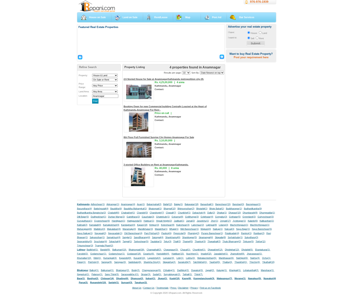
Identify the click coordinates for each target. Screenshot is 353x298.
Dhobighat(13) (232, 249)
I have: (231, 32)
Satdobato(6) (135, 262)
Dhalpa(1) (222, 212)
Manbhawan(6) (226, 258)
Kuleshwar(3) (183, 225)
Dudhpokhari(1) (98, 216)
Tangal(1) (127, 241)
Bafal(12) (167, 204)
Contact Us (148, 288)
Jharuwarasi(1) (255, 253)
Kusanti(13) (140, 258)
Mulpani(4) (206, 229)
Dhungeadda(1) (267, 212)
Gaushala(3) (148, 216)
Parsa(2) (83, 282)
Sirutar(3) (146, 274)
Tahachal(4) (115, 241)
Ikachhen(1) (192, 253)
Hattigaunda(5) (134, 221)
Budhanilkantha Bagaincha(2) (91, 212)
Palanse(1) (97, 274)
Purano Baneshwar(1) (212, 233)
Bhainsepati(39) (137, 249)
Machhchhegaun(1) (259, 225)
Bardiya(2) (93, 278)
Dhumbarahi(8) (250, 212)
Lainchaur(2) (197, 225)
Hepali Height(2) (164, 221)
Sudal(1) (157, 274)
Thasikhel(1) (241, 262)
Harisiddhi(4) (163, 253)
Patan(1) (81, 262)
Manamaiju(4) (129, 229)
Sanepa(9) (106, 262)
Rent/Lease (161, 17)
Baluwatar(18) (192, 204)
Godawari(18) (134, 253)
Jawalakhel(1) (221, 253)
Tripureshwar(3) (85, 245)
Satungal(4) (157, 237)
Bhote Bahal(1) (216, 208)
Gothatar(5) (235, 216)
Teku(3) (167, 241)
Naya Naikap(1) (85, 233)
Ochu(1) (266, 258)
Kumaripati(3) (110, 258)
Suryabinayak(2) (172, 274)
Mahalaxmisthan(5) (207, 258)
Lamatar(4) (169, 258)
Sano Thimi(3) (112, 274)
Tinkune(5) (248, 241)
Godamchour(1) (117, 253)
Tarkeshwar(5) (141, 241)
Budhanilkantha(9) (253, 208)
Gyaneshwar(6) (102, 221)
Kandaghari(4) (128, 225)
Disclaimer (183, 288)
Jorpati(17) (225, 221)
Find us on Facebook (210, 288)
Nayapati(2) (100, 233)
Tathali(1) (187, 274)
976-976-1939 (259, 1)
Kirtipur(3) (154, 225)
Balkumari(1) (107, 270)
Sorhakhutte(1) (235, 237)
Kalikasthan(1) (267, 221)
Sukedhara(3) (251, 237)
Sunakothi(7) (184, 262)
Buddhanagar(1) (234, 208)
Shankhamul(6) (172, 237)
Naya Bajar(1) (243, 229)
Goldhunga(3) (192, 216)
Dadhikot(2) (183, 270)
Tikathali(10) (268, 262)
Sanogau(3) (120, 262)
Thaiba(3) (227, 262)
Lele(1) (180, 258)
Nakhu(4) (255, 258)
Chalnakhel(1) (128, 212)
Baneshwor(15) (223, 204)
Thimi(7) (198, 274)
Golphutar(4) (207, 216)
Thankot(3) (200, 241)
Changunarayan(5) (151, 270)
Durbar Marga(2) (116, 216)
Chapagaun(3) (171, 249)
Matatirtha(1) (161, 229)
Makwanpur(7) (225, 278)
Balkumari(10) (119, 249)
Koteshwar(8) (167, 225)
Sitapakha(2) (169, 262)
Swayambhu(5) (84, 241)
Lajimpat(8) (211, 225)
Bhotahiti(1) (202, 208)
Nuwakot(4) (270, 278)
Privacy (194, 288)
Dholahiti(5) (247, 249)
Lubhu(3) (190, 258)
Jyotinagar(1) (239, 221)
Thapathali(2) (214, 241)
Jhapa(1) (163, 278)
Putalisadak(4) (232, 233)
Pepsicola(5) (179, 233)
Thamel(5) (188, 241)
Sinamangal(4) (206, 237)
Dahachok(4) (199, 212)
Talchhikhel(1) (200, 262)
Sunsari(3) (127, 282)
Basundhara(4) (84, 208)
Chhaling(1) (169, 270)
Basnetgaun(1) (253, 204)
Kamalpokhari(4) (111, 225)
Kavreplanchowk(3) (204, 278)
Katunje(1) (222, 270)
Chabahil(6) (113, 212)
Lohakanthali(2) (251, 270)
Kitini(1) (98, 258)
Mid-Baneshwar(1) (189, 229)
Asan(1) (141, 204)
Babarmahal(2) (154, 204)
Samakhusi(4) (114, 237)
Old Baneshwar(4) (133, 233)
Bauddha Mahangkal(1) (135, 208)
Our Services (246, 17)
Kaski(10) (175, 278)
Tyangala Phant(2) (104, 245)
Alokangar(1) (112, 204)
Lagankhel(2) (154, 258)
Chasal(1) (185, 249)
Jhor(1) (214, 221)
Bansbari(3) (238, 204)
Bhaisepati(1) (155, 208)
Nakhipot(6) (242, 258)
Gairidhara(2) (133, 216)
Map (187, 17)
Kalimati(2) (82, 225)
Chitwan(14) (107, 278)
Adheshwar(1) (98, 204)
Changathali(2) (154, 249)
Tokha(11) (261, 241)
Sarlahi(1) (113, 282)
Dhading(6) (122, 278)
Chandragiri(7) (157, 212)
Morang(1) (240, 278)
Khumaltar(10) (84, 258)
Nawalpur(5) (255, 278)
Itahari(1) (151, 278)
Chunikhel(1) (184, 212)
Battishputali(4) (101, 208)
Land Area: (84, 91)
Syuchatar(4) (100, 241)
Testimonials (162, 288)
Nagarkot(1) (83, 274)
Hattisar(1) (149, 221)
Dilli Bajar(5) (83, 216)
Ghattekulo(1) (163, 216)
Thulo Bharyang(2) (231, 241)
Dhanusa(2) (137, 278)
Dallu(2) (211, 212)
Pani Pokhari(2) (152, 233)
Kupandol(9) (125, 258)
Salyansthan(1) (97, 237)
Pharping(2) (193, 233)
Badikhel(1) (92, 249)
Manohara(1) (267, 270)
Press (173, 288)
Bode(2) (136, 270)
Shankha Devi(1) (152, 262)
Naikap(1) (218, 229)
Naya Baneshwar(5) (262, 229)
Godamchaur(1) (98, 253)
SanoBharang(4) (142, 237)
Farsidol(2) (82, 253)
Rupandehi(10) (98, 282)
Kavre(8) (187, 278)
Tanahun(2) (141, 282)
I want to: (232, 37)
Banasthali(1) (206, 204)
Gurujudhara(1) (84, 221)
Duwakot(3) (197, 270)
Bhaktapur (82, 270)
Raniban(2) (259, 233)
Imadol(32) (206, 253)
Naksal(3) (229, 229)
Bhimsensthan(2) (186, 208)
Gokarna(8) (177, 216)
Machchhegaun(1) (239, 225)
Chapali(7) (171, 212)
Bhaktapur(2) (123, 270)
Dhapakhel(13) (215, 249)
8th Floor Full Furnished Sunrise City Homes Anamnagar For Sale (159, 137)
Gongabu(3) (221, 216)
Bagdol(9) (105, 249)
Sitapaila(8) (220, 237)
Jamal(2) (190, 221)
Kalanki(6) (253, 221)
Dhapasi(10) (235, 212)
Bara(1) (81, 278)
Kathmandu (83, 204)
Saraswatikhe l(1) (130, 274)
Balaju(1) (178, 204)
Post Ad (216, 17)
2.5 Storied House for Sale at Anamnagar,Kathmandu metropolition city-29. (164, 79)
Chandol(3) (142, 212)
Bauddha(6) (116, 208)
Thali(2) (177, 241)
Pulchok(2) (93, 262)
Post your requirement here (251, 57)
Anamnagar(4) (128, 204)
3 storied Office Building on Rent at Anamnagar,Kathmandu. (156, 164)
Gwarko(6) (149, 253)
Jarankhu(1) (203, 221)
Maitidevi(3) (99, 229)
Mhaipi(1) (174, 229)
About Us (136, 288)
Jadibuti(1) (179, 221)
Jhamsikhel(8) (237, 253)
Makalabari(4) (114, 229)
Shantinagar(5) (189, 237)
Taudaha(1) (156, 241)
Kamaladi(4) (95, 225)
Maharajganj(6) (84, 229)
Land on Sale (130, 17)
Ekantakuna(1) (262, 249)
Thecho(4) (254, 262)
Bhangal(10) (170, 208)
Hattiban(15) (178, 253)
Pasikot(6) (166, 233)
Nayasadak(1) (115, 233)
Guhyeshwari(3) (266, 216)
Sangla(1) (127, 237)
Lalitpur (81, 249)
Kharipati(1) (235, 270)
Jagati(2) (210, 270)
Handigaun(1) (118, 221)
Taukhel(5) (215, 262)
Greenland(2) (249, 216)
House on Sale (97, 17)
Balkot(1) (94, 270)
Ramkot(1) (246, 233)
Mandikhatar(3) (145, 229)
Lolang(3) (223, 225)
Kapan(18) (142, 225)
